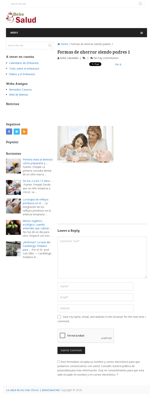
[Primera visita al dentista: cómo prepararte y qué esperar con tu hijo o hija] (14, 165)
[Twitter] (17, 131)
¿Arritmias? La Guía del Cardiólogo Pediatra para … (36, 245)
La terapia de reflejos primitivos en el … (36, 201)
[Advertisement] (102, 100)
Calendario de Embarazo (24, 63)
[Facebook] (9, 131)
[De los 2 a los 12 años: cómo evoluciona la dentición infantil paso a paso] (14, 187)
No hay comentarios (106, 58)
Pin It (118, 64)
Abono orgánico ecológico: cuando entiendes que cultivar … (37, 224)
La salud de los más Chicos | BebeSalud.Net (33, 390)
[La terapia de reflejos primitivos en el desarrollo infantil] (14, 205)
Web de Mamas (18, 94)
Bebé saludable (69, 58)
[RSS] (24, 131)
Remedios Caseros (20, 89)
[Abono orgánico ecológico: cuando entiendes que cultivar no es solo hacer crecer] (14, 227)
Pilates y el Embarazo (22, 74)
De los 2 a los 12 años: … (38, 181)
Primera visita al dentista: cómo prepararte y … (38, 161)
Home (64, 44)
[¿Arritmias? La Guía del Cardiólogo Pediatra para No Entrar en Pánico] (14, 248)
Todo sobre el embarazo (24, 68)
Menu (14, 32)
